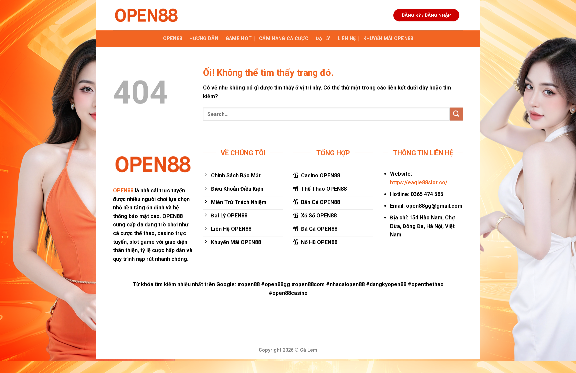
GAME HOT (239, 38)
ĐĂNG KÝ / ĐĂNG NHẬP (426, 15)
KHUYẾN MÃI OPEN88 (388, 38)
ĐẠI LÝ (323, 38)
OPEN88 (172, 38)
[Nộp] (456, 114)
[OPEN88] (146, 15)
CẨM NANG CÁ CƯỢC (283, 38)
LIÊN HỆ (347, 38)
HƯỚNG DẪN (203, 38)
